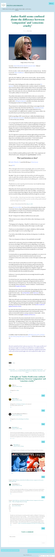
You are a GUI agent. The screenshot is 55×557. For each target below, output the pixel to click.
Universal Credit (40, 369)
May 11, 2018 (30, 204)
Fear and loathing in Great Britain (23, 419)
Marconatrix (14, 427)
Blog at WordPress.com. (27, 555)
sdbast (18, 390)
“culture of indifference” (19, 72)
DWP (27, 370)
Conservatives (28, 369)
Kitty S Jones (29, 31)
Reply (43, 395)
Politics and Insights (15, 5)
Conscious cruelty (22, 369)
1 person (13, 438)
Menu (52, 3)
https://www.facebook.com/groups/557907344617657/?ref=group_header (31, 523)
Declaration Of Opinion (21, 404)
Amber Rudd (12, 370)
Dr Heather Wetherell (21, 370)
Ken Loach (30, 370)
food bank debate (26, 292)
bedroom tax (36, 292)
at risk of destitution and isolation (17, 117)
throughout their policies (20, 286)
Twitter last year (34, 162)
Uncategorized (33, 369)
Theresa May (39, 370)
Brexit (16, 370)
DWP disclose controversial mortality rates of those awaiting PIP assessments (41, 551)
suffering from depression (20, 101)
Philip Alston (34, 370)
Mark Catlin (14, 398)
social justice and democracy (29, 314)
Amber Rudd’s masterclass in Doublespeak (10, 550)
